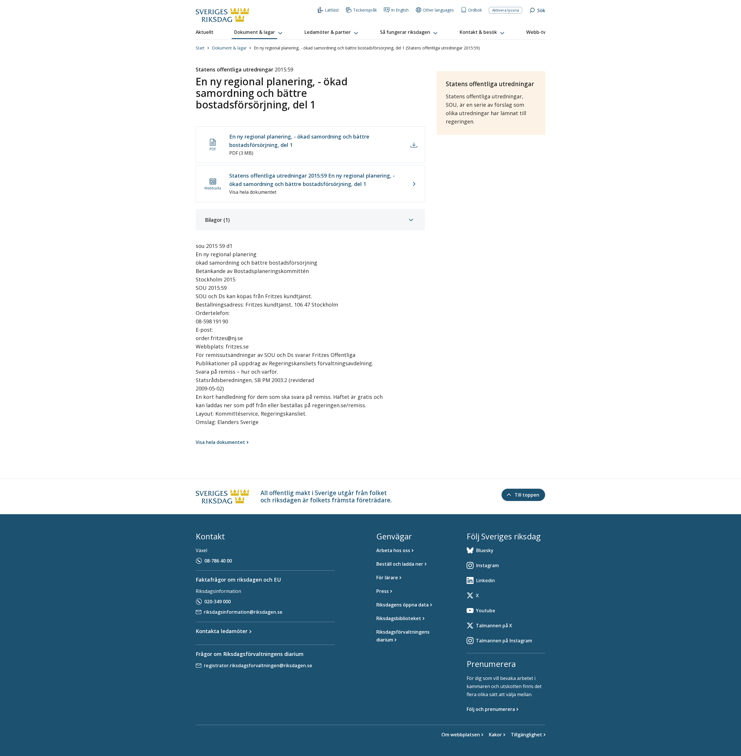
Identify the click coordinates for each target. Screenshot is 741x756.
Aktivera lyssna (505, 10)
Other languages (438, 10)
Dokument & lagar (229, 48)
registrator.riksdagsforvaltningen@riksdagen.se (258, 665)
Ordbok (475, 10)
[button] (259, 32)
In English (400, 10)
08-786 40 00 (218, 561)
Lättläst (332, 10)
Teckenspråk (365, 10)
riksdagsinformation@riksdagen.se (243, 612)
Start (200, 48)
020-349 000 (217, 601)
